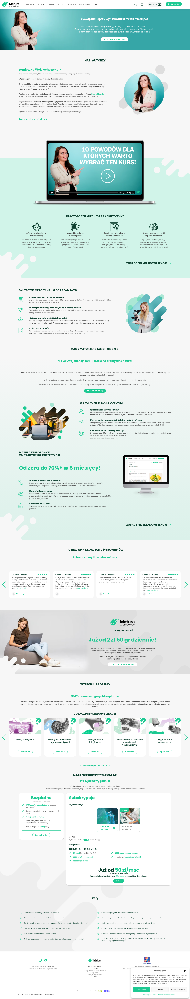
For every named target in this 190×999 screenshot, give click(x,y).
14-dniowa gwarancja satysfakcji (43, 967)
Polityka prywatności (95, 975)
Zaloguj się (153, 4)
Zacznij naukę (95, 390)
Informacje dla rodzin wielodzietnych (147, 967)
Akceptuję (142, 990)
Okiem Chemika (97, 94)
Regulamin (95, 973)
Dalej (118, 881)
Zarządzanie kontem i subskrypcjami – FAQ (43, 969)
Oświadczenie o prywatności (166, 994)
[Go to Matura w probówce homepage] (10, 4)
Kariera (95, 976)
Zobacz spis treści (80, 861)
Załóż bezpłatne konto (122, 664)
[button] (186, 971)
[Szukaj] (135, 4)
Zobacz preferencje (178, 990)
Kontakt (95, 969)
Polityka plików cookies (150, 994)
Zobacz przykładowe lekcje (146, 263)
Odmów (160, 990)
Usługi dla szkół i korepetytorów (95, 971)
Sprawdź (25, 752)
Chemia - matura (19, 575)
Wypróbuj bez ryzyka (114, 39)
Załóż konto (41, 835)
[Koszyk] (142, 4)
